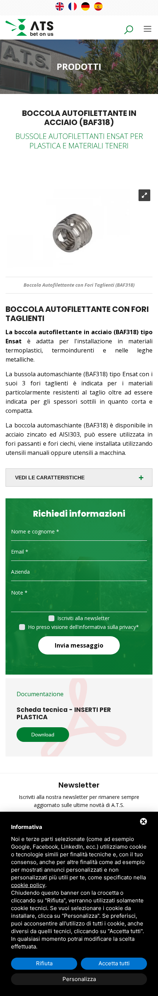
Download (42, 734)
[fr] (72, 6)
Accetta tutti (114, 963)
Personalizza (79, 979)
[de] (85, 6)
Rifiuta (44, 963)
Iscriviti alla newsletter (83, 618)
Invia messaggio (79, 645)
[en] (59, 6)
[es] (98, 6)
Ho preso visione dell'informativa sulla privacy (82, 626)
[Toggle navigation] (147, 29)
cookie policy (28, 885)
